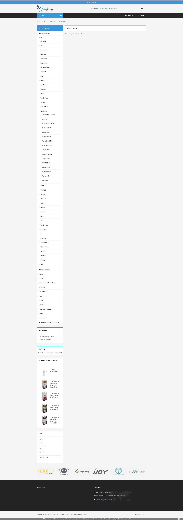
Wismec (43, 255)
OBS (42, 76)
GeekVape (44, 58)
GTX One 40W (46, 171)
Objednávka (114, 8)
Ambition (43, 212)
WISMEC (43, 199)
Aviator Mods (45, 242)
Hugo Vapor (44, 63)
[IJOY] (100, 471)
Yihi (42, 264)
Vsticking (43, 194)
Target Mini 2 (46, 150)
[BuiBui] (64, 471)
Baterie (41, 274)
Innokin (42, 452)
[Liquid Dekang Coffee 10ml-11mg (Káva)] (44, 408)
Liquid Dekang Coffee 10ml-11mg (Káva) (54, 407)
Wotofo (43, 260)
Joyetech (43, 72)
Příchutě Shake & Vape (45, 309)
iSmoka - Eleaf (45, 67)
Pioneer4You (44, 247)
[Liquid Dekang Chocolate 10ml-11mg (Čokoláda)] (44, 420)
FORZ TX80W (46, 163)
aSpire (42, 45)
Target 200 (45, 176)
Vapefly (43, 251)
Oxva (42, 220)
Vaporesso (44, 111)
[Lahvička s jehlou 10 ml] (44, 372)
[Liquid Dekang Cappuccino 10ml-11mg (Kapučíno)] (44, 384)
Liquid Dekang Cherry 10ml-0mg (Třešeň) (54, 395)
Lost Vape (44, 229)
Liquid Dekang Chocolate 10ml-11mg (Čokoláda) (54, 420)
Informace (43, 330)
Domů (38, 21)
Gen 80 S (45, 180)
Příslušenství (42, 291)
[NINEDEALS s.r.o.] (45, 8)
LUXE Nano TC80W (48, 123)
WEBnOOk (83, 514)
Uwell (42, 93)
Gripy (40, 37)
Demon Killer (44, 50)
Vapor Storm (44, 107)
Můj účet (105, 8)
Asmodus (43, 41)
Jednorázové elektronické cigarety (49, 322)
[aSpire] (46, 471)
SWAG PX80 (46, 167)
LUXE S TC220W (47, 145)
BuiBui (41, 443)
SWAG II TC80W (47, 154)
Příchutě (41, 305)
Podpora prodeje (44, 318)
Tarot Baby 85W (47, 141)
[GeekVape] (82, 471)
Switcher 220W (46, 136)
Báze (40, 296)
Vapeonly (43, 102)
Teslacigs (43, 89)
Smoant (43, 80)
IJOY (41, 449)
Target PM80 (46, 158)
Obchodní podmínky (45, 339)
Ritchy (42, 216)
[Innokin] (119, 471)
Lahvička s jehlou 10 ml (54, 370)
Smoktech (44, 85)
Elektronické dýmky (44, 270)
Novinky (42, 349)
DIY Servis (42, 287)
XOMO (42, 203)
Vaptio (42, 185)
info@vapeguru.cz (106, 500)
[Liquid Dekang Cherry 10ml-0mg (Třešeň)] (44, 396)
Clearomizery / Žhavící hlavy (47, 283)
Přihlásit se (95, 8)
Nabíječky (41, 278)
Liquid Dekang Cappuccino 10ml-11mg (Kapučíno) (54, 384)
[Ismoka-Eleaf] (137, 471)
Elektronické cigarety (45, 33)
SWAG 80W (45, 132)
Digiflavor (43, 54)
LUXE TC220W (46, 128)
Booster (41, 300)
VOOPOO (43, 190)
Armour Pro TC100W (48, 115)
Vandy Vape (44, 98)
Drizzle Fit (45, 119)
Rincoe (43, 207)
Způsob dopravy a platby (47, 336)
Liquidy (41, 313)
